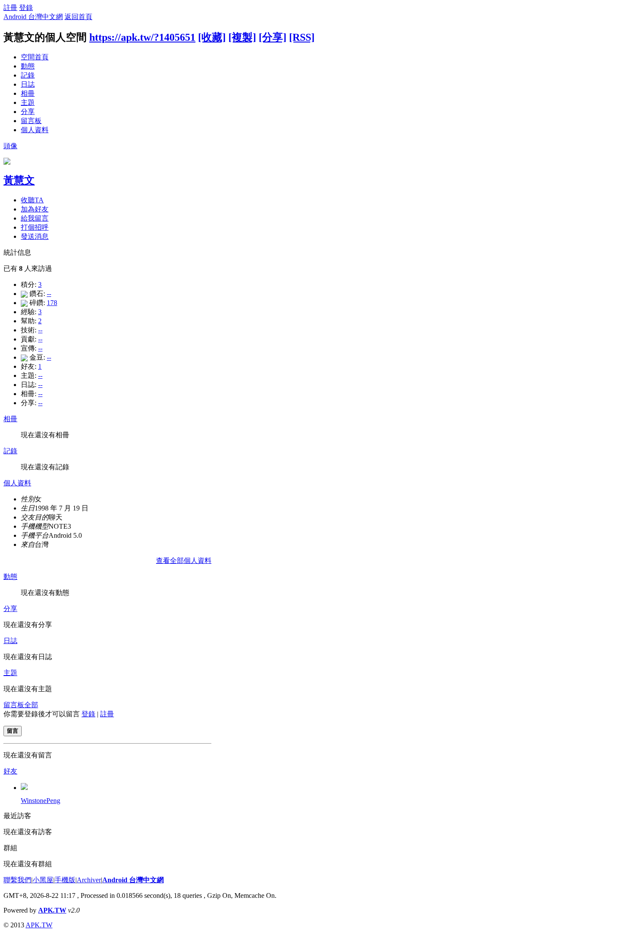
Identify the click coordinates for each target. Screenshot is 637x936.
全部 (31, 704)
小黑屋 (42, 880)
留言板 (31, 120)
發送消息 (35, 236)
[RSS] (302, 37)
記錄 (28, 75)
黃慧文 (19, 180)
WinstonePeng (40, 800)
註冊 (10, 7)
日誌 (28, 84)
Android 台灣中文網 (33, 16)
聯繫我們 (17, 880)
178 (52, 302)
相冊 (28, 93)
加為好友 (35, 209)
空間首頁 (35, 57)
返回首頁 (78, 16)
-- (49, 293)
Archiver (89, 880)
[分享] (272, 37)
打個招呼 (35, 227)
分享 (28, 111)
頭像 (10, 146)
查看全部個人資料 (183, 560)
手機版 (65, 880)
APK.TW (52, 910)
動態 (28, 66)
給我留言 (35, 218)
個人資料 (35, 129)
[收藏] (212, 37)
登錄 (26, 7)
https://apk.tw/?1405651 (142, 37)
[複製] (242, 37)
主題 (28, 102)
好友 (10, 771)
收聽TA (32, 200)
